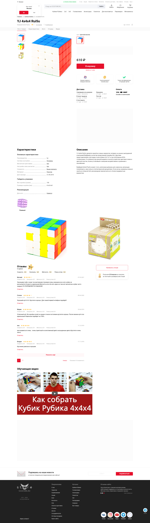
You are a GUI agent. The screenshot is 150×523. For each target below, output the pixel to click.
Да (24, 12)
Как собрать (120, 1)
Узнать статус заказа (70, 1)
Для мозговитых (107, 11)
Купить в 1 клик (90, 70)
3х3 (70, 11)
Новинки (74, 503)
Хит (73, 498)
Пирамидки (118, 11)
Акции (85, 1)
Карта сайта (55, 518)
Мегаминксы (128, 11)
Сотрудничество (56, 513)
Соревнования (56, 492)
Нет (34, 12)
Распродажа (76, 500)
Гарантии (54, 490)
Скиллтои (97, 11)
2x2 (65, 11)
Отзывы (126, 1)
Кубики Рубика (57, 11)
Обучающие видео (28, 368)
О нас (80, 1)
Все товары (75, 505)
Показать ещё (50, 355)
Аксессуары (87, 11)
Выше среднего (52, 169)
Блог (53, 498)
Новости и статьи (93, 1)
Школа (53, 511)
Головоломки (77, 11)
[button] (102, 493)
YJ (47, 158)
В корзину (90, 66)
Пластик (49, 172)
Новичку (49, 193)
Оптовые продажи (57, 516)
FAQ (53, 503)
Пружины (50, 161)
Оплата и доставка (110, 1)
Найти (101, 6)
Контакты (101, 1)
